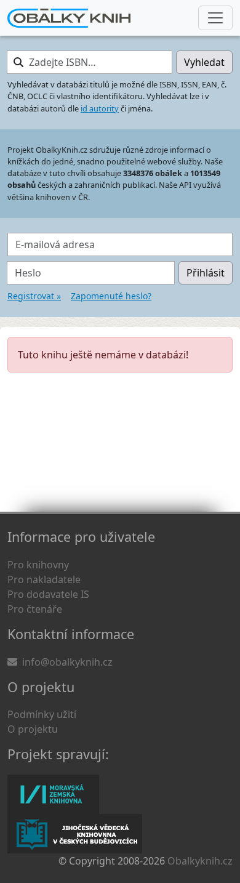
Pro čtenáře (34, 609)
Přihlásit (205, 273)
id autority (100, 108)
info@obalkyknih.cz (67, 662)
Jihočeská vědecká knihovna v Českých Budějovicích (74, 833)
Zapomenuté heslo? (111, 296)
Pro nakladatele (44, 579)
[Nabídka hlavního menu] (215, 18)
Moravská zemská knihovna (53, 794)
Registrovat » (34, 296)
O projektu (32, 729)
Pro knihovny (38, 564)
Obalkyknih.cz (200, 861)
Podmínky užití (41, 714)
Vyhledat (204, 62)
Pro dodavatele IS (48, 594)
